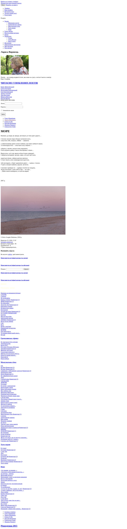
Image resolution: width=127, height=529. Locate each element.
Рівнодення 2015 (9, 526)
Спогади (3, 507)
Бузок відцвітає (6, 434)
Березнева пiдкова (6, 306)
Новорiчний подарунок (8, 328)
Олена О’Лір (8, 121)
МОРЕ (3, 291)
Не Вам (3, 367)
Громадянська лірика (14, 24)
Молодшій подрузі (6, 475)
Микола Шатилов (6, 97)
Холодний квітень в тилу (9, 480)
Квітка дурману (6, 300)
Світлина (4, 411)
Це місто (3, 422)
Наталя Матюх (5, 98)
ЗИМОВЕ (4, 382)
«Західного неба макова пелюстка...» (12, 472)
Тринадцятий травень (8, 417)
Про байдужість (6, 331)
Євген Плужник (6, 88)
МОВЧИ (3, 330)
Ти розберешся (5, 487)
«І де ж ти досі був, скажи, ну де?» (11, 488)
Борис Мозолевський (7, 87)
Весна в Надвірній (6, 478)
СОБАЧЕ (4, 295)
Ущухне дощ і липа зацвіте (9, 424)
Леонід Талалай (6, 93)
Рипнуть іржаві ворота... (8, 355)
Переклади (7, 36)
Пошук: (3, 269)
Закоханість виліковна (8, 407)
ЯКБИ (3, 301)
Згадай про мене (6, 311)
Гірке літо (4, 495)
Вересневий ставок (7, 387)
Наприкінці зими (6, 372)
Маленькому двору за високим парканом (14, 477)
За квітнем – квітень (7, 473)
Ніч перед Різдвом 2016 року (10, 347)
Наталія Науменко (10, 123)
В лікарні (4, 485)
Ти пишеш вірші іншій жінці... (10, 333)
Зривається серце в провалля (10, 427)
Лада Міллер (12, 39)
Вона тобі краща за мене (8, 389)
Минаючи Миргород (7, 392)
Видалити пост (9, 11)
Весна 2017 (4, 345)
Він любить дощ (6, 391)
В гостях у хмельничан (8, 386)
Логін (2, 103)
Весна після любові (7, 321)
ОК (2, 366)
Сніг (2, 323)
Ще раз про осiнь (6, 316)
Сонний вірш (5, 379)
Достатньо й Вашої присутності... (11, 399)
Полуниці (4, 455)
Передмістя (4, 357)
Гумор (10, 38)
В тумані (3, 448)
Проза (6, 34)
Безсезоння (4, 310)
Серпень (3, 296)
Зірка (2, 377)
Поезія (6, 21)
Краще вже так (5, 436)
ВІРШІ (3, 284)
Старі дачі (4, 451)
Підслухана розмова (7, 461)
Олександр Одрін (10, 126)
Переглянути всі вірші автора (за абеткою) (15, 265)
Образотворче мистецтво (12, 44)
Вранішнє (4, 460)
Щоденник (7, 43)
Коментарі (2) (13, 305)
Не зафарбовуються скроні (9, 376)
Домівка (7, 8)
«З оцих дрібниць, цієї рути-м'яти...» (12, 490)
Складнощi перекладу (8, 352)
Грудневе (4, 384)
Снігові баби (5, 397)
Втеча (2, 374)
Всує (2, 325)
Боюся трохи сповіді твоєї (9, 402)
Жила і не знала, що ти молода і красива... (14, 437)
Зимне (3, 482)
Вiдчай (3, 335)
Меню (3, 5)
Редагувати (8, 15)
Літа (2, 453)
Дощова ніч (4, 502)
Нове (9, 29)
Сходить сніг (5, 441)
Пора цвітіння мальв (7, 426)
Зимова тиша (5, 401)
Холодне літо (5, 305)
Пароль (3, 107)
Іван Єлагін (12, 41)
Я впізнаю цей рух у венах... (10, 439)
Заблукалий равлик (7, 318)
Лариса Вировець (10, 120)
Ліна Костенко (5, 95)
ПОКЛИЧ (4, 431)
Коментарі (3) (9, 374)
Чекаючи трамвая (6, 421)
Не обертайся (5, 303)
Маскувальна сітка (14, 26)
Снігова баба (5, 381)
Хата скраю (12, 28)
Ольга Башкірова (9, 118)
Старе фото (4, 499)
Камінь (3, 493)
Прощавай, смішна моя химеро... (11, 509)
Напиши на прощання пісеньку (11, 293)
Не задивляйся (5, 298)
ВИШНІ (3, 429)
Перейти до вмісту (12, 5)
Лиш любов (4, 492)
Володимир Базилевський (9, 90)
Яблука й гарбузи (6, 404)
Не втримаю (5, 432)
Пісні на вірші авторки (11, 33)
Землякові (4, 348)
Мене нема (4, 505)
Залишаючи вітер (6, 412)
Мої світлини (8, 46)
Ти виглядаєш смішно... (8, 406)
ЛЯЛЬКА (4, 320)
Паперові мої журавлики (8, 394)
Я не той (3, 497)
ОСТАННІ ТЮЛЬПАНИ (9, 313)
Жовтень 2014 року (7, 350)
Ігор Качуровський (7, 92)
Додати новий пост (10, 13)
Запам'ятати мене (8, 110)
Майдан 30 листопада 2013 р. (10, 353)
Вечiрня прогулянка (7, 308)
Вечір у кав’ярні (6, 326)
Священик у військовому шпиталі (11, 371)
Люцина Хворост (10, 125)
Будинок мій (5, 456)
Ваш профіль (8, 10)
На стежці (4, 504)
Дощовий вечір (5, 343)
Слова (3, 409)
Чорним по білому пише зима (10, 396)
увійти (10, 254)
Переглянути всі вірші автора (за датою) (14, 258)
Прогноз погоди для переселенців (11, 483)
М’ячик (3, 369)
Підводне (4, 458)
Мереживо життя (13, 23)
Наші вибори (5, 358)
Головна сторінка (9, 512)
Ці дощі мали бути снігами (9, 342)
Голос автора (8, 31)
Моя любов (4, 419)
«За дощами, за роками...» (9, 470)
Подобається (5, 245)
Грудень (3, 315)
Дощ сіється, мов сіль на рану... (10, 500)
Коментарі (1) (15, 300)
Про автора (8, 48)
